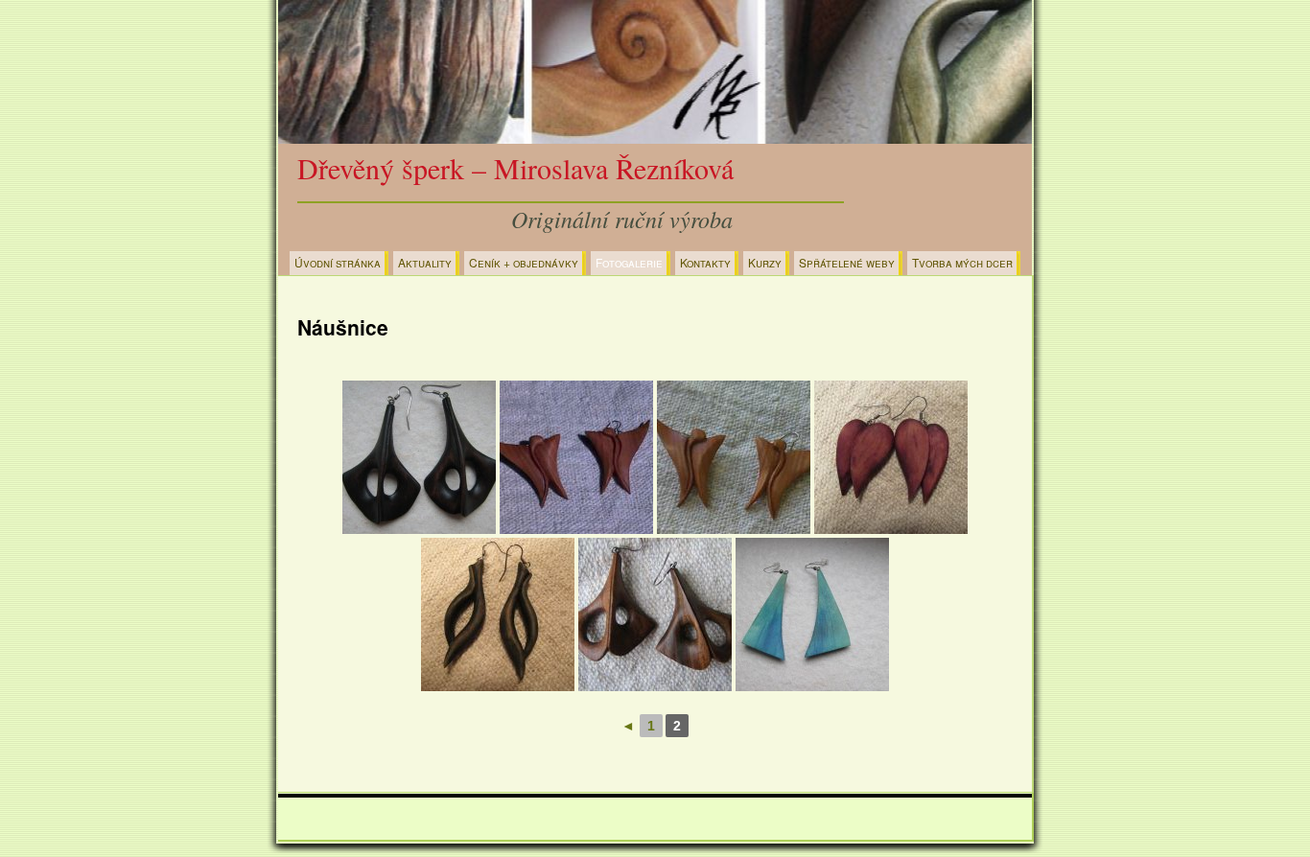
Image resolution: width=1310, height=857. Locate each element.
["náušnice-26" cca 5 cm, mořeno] (891, 457)
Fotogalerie (629, 262)
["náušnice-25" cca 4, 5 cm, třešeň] (733, 457)
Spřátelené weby (847, 262)
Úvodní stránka (337, 262)
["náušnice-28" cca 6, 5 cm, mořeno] (812, 614)
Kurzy (765, 262)
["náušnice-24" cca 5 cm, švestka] (576, 457)
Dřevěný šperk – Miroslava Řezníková (515, 168)
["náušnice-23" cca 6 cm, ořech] (655, 614)
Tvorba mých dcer (962, 262)
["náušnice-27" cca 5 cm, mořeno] (497, 614)
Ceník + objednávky (523, 262)
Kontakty (705, 262)
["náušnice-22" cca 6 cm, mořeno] (419, 457)
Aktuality (425, 262)
